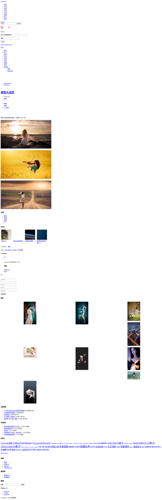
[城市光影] (133, 345)
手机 (5, 10)
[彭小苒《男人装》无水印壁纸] (30, 324)
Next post (6, 84)
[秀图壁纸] (7, 28)
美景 (5, 19)
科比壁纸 (6, 414)
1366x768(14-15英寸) (77, 443)
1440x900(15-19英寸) (88, 443)
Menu (2, 47)
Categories (3, 1)
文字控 (105, 447)
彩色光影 (93, 447)
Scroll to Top (4, 453)
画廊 (4, 450)
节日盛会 (18, 449)
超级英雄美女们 (9, 428)
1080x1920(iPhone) (22, 443)
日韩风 (118, 447)
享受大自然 (7, 92)
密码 (2, 38)
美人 (5, 17)
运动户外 (26, 450)
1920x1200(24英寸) (11, 446)
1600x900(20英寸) (115, 443)
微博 (5, 103)
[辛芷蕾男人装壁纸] (133, 369)
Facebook (6, 491)
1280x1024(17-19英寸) (68, 443)
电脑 (5, 15)
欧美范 (143, 447)
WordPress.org (8, 467)
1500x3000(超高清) (100, 443)
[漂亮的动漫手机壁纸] (81, 324)
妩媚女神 (85, 446)
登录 (5, 462)
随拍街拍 (40, 450)
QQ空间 (6, 107)
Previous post (7, 83)
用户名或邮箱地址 (6, 35)
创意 (5, 6)
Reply (5, 271)
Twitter (6, 493)
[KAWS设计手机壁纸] (81, 369)
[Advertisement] (42, 77)
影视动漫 (99, 447)
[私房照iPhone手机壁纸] (30, 403)
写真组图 (63, 446)
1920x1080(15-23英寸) (10, 250)
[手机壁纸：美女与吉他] (133, 320)
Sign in (2, 31)
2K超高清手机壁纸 (9, 412)
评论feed (6, 466)
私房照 (9, 450)
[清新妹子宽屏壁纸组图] (30, 357)
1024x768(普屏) (7, 443)
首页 (5, 50)
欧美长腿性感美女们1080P (12, 426)
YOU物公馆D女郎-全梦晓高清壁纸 (14, 410)
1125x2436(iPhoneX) (41, 443)
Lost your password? (6, 44)
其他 (5, 4)
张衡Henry (7, 475)
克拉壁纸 (47, 447)
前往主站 (10, 71)
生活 (5, 13)
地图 (8, 69)
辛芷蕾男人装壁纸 (9, 416)
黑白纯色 (46, 450)
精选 (13, 450)
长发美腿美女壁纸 (9, 434)
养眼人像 (55, 447)
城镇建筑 (71, 447)
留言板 (6, 67)
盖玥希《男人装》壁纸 (11, 419)
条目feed (6, 464)
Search (2, 22)
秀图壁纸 (6, 477)
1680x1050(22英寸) (128, 443)
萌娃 (21, 449)
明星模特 (125, 446)
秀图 (5, 98)
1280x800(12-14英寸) (57, 443)
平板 (5, 8)
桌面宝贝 (137, 447)
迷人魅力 (33, 450)
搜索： (3, 484)
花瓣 (5, 105)
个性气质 (41, 447)
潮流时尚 (155, 447)
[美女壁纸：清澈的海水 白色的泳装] (133, 379)
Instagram (6, 494)
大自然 (77, 447)
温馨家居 (148, 447)
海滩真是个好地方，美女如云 (13, 432)
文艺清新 (20, 250)
